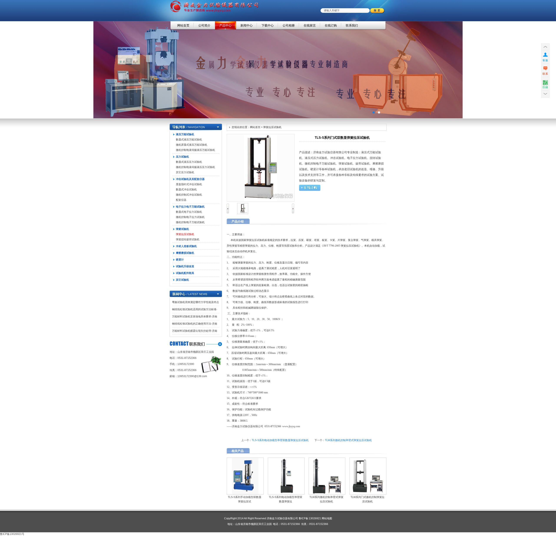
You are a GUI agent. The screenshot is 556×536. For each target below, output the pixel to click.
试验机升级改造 (185, 266)
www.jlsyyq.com (291, 426)
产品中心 (225, 25)
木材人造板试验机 (186, 246)
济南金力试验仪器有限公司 (278, 69)
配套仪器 (181, 199)
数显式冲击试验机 (186, 189)
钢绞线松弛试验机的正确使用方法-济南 (194, 323)
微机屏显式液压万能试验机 (191, 144)
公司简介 (204, 25)
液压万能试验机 (185, 134)
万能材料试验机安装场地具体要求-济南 (194, 316)
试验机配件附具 (185, 273)
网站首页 (183, 25)
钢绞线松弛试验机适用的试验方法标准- (194, 309)
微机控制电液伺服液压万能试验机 (195, 150)
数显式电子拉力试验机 (189, 211)
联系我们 (352, 25)
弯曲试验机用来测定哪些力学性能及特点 (195, 302)
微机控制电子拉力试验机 (190, 217)
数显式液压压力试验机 (189, 161)
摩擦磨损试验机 (185, 252)
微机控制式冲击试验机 (189, 194)
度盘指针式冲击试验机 (189, 184)
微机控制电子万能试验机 (190, 222)
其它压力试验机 (185, 172)
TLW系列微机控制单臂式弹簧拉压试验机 (348, 440)
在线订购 (331, 25)
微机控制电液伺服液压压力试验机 (195, 167)
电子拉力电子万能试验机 (190, 206)
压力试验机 (182, 156)
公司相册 (289, 25)
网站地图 (327, 518)
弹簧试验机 (182, 229)
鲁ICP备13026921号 (12, 534)
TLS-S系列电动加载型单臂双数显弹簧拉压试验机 (280, 440)
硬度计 (180, 259)
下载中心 (267, 25)
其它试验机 (182, 279)
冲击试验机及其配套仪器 (190, 179)
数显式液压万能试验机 (189, 139)
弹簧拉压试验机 (185, 234)
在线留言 (310, 25)
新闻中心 (246, 25)
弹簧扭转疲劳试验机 (187, 239)
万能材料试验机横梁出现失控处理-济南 (194, 330)
